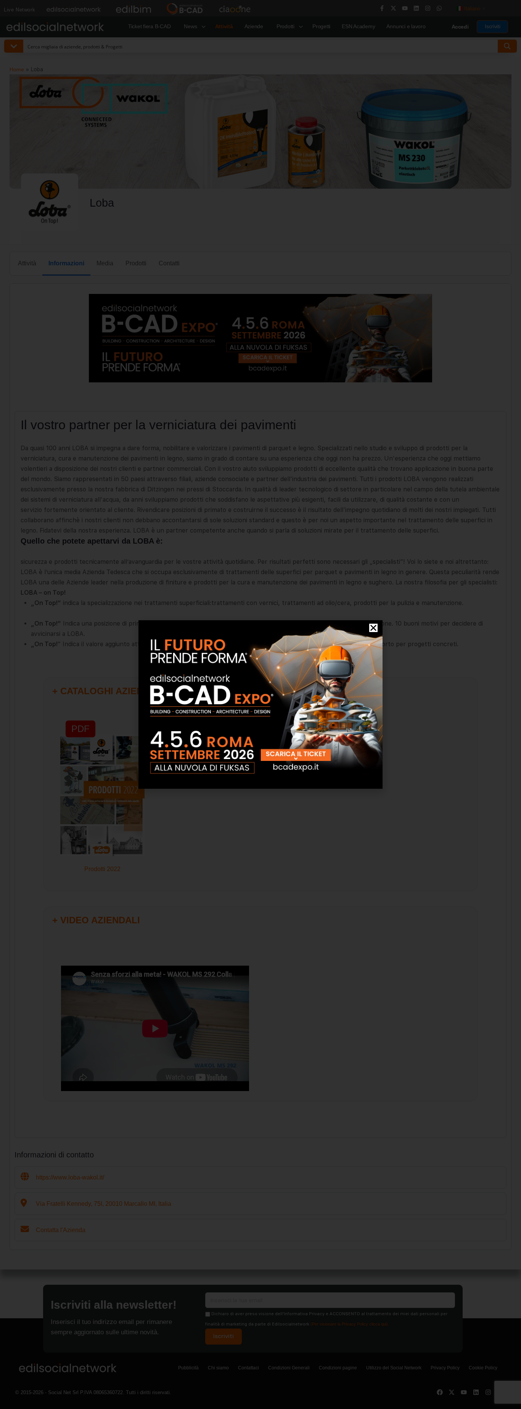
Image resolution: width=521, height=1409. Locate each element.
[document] (260, 704)
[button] (373, 628)
